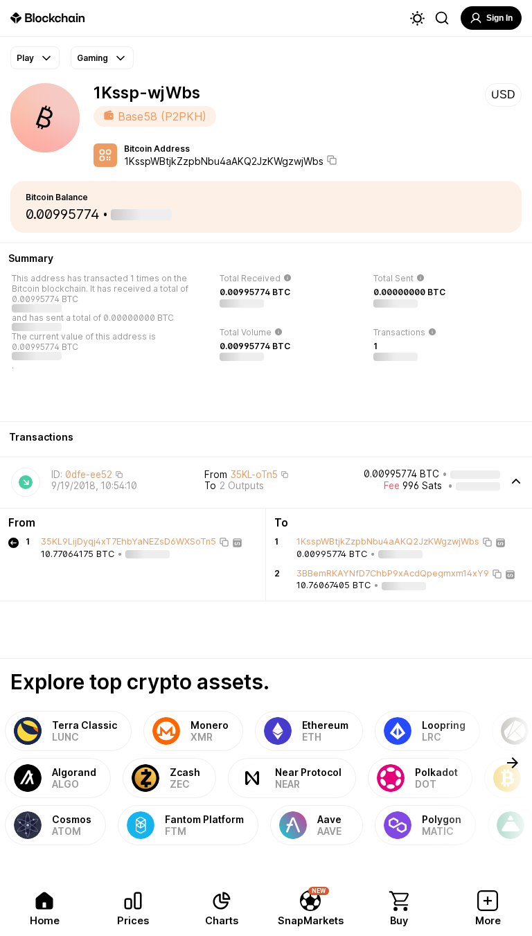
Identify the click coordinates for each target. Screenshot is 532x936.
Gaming (92, 58)
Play (25, 58)
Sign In (499, 18)
